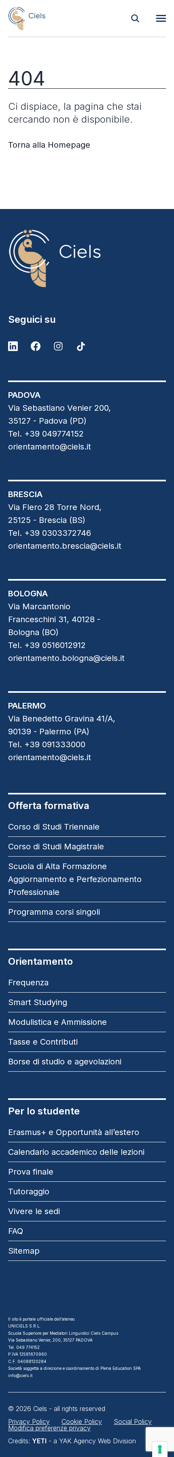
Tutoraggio (28, 1191)
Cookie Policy (82, 1421)
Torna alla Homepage (49, 145)
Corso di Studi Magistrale (56, 846)
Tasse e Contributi (43, 1042)
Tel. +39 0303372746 (49, 533)
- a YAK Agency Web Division (84, 1441)
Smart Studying (37, 1002)
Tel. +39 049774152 (46, 434)
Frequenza (28, 982)
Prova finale (30, 1172)
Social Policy (133, 1421)
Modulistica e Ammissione (57, 1022)
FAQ (15, 1231)
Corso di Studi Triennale (54, 827)
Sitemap (24, 1251)
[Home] (26, 18)
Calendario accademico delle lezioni (76, 1152)
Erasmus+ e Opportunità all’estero (73, 1132)
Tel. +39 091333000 (46, 744)
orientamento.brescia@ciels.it (64, 546)
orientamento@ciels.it (49, 447)
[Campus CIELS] (87, 258)
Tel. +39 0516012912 (47, 645)
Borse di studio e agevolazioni (64, 1061)
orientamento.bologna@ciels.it (66, 658)
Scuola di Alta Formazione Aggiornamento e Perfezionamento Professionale (75, 879)
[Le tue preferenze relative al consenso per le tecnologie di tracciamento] (160, 1449)
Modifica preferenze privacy (49, 1428)
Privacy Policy (29, 1421)
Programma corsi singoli (54, 912)
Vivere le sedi (34, 1211)
